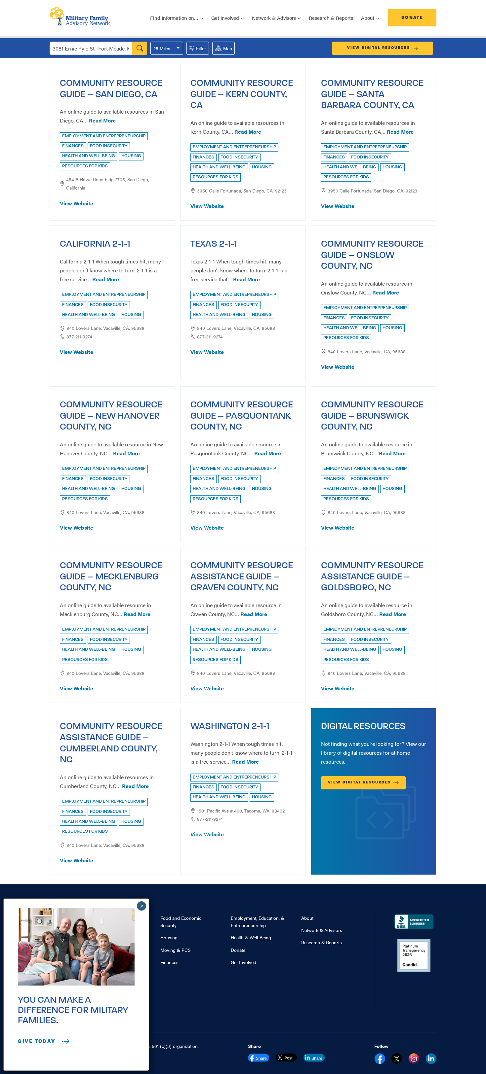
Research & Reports (331, 17)
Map (227, 48)
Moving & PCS (175, 950)
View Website (76, 203)
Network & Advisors (321, 930)
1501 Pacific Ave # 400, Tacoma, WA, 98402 (241, 810)
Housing (169, 937)
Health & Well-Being (251, 937)
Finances (169, 962)
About (307, 918)
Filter (201, 48)
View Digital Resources (378, 48)
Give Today (37, 1041)
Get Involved (243, 962)
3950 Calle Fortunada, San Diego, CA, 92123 (242, 190)
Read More (102, 120)
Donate (412, 17)
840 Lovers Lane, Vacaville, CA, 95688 (105, 328)
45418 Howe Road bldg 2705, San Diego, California (107, 183)
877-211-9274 (79, 336)
